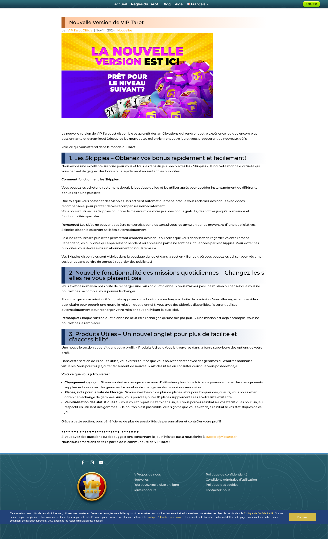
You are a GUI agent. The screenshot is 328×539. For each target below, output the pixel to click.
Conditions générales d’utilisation (231, 479)
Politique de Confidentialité (258, 513)
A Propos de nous (147, 474)
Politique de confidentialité (227, 474)
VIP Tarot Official (80, 30)
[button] (104, 521)
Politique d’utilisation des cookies (165, 517)
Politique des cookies (222, 485)
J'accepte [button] (302, 517)
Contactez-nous (218, 490)
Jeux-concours (145, 490)
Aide (179, 4)
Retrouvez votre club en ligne (156, 485)
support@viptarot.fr (221, 437)
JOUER (311, 4)
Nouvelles (124, 30)
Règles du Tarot (144, 4)
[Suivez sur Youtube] (101, 462)
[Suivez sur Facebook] (83, 462)
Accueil (120, 4)
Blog (166, 4)
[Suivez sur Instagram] (92, 462)
